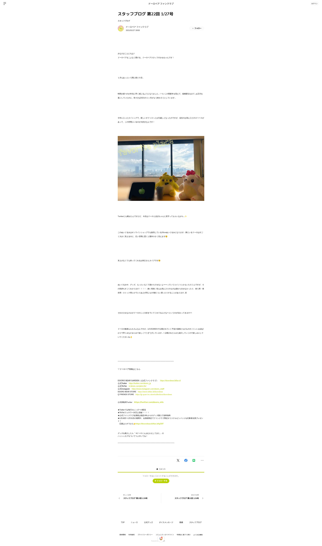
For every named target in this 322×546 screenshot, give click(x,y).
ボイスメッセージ (166, 522)
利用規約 (132, 535)
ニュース (134, 522)
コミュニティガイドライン (165, 535)
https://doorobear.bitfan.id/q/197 (150, 424)
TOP (123, 522)
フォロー (198, 28)
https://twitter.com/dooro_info (149, 402)
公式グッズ (148, 522)
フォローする (162, 481)
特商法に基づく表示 (183, 535)
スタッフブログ (124, 20)
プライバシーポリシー (145, 535)
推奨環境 (122, 535)
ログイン (314, 3)
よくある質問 (198, 535)
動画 (181, 522)
